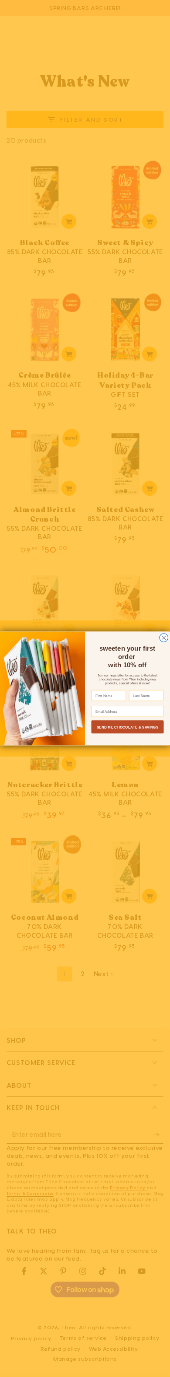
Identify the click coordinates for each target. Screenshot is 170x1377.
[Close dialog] (164, 638)
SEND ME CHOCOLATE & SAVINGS (128, 727)
